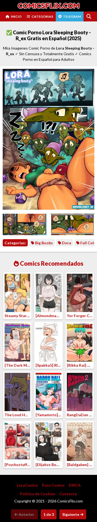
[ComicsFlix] (48, 6)
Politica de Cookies (37, 493)
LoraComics (27, 485)
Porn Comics (53, 485)
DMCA (75, 485)
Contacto (68, 493)
